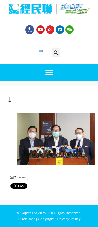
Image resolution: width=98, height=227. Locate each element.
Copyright (46, 219)
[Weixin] (69, 29)
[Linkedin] (60, 29)
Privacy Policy (69, 219)
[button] (56, 52)
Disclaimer (27, 219)
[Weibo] (50, 29)
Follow (21, 177)
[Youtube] (40, 29)
